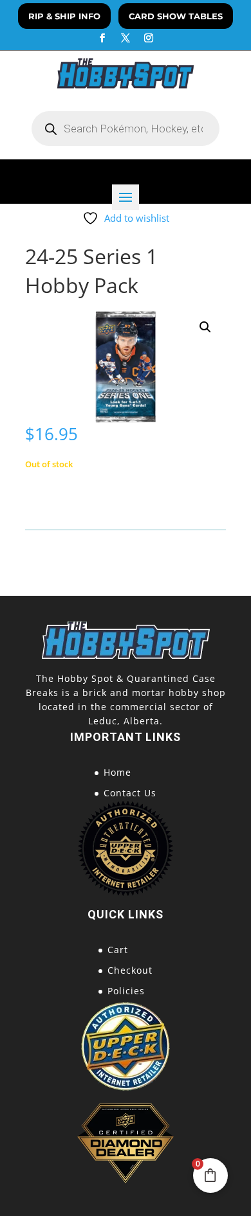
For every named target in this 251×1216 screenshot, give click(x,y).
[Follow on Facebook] (102, 38)
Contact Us (130, 793)
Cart (117, 949)
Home (117, 772)
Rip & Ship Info (64, 16)
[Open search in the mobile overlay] (125, 128)
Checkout (130, 970)
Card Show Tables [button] (176, 16)
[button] (205, 327)
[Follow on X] (125, 38)
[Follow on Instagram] (149, 38)
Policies (126, 991)
